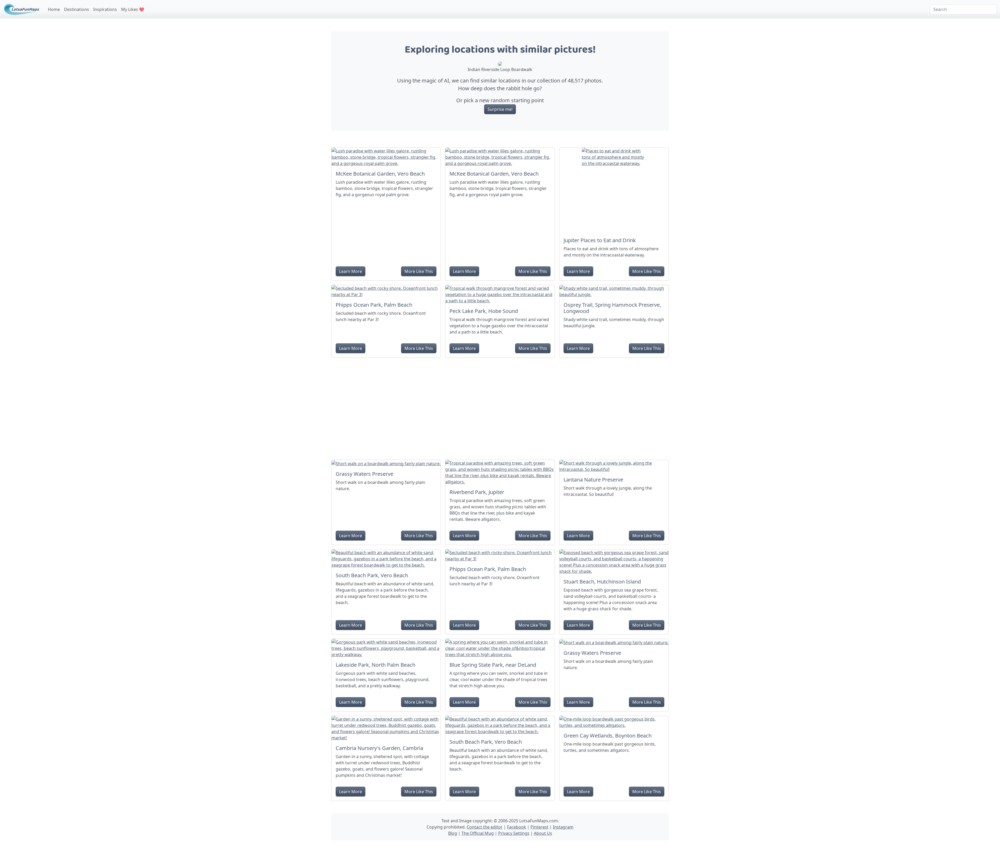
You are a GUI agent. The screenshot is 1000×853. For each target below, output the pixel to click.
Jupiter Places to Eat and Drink (600, 240)
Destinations (76, 9)
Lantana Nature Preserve (593, 479)
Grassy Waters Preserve (364, 473)
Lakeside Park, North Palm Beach (375, 664)
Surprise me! (500, 109)
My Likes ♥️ (132, 9)
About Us (543, 833)
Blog (452, 833)
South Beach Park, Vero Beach (372, 575)
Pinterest (539, 827)
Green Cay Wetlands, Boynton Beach (608, 735)
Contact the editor (485, 827)
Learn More (350, 271)
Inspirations (105, 9)
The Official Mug (477, 833)
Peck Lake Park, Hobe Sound (483, 311)
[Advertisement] (500, 406)
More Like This (418, 271)
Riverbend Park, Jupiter (476, 492)
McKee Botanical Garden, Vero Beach (380, 173)
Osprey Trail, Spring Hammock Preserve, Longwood (612, 308)
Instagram (563, 827)
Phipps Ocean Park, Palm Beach (374, 304)
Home (54, 9)
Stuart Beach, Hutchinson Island (602, 581)
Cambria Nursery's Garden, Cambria (379, 748)
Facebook (516, 827)
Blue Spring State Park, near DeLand (492, 664)
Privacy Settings (513, 833)
